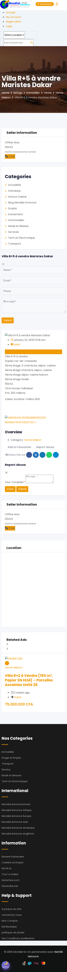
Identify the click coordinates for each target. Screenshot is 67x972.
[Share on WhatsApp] (49, 455)
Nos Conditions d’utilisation (18, 938)
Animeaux (14, 191)
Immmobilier (16, 220)
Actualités (14, 185)
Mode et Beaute (18, 226)
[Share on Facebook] (29, 455)
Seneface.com (11, 880)
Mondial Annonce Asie (15, 822)
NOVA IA (6, 868)
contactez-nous (12, 915)
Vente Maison (32, 440)
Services (13, 232)
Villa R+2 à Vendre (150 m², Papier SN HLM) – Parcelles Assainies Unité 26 (29, 680)
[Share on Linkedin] (42, 455)
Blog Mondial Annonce (22, 202)
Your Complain (15, 482)
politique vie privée (13, 932)
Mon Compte (10, 920)
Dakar (16, 344)
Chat (11, 156)
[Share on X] (36, 455)
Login (9, 26)
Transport (14, 244)
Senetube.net (10, 886)
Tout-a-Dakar (10, 874)
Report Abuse (45, 447)
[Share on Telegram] (56, 455)
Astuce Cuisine (17, 197)
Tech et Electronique (21, 238)
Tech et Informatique (14, 781)
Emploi (12, 208)
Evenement (15, 214)
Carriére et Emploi (12, 862)
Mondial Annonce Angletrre (18, 833)
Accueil (10, 12)
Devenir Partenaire (13, 856)
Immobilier (8, 752)
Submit (8, 320)
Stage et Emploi (11, 757)
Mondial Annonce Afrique (17, 810)
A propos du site (11, 909)
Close (10, 489)
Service (6, 769)
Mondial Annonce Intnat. (16, 804)
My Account (13, 17)
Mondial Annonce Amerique (18, 827)
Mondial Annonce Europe (16, 816)
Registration (13, 21)
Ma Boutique (9, 926)
